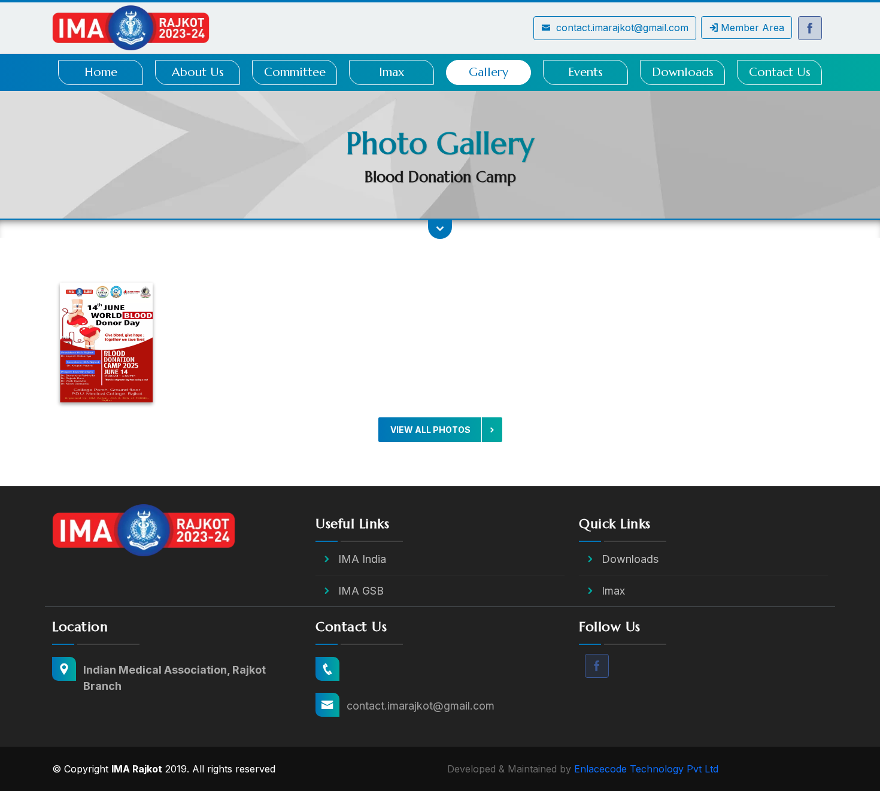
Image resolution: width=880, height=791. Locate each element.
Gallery (488, 72)
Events (585, 72)
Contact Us (780, 72)
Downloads (683, 72)
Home (100, 72)
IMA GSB (361, 590)
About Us (198, 72)
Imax (391, 72)
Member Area (752, 28)
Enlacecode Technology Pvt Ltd (646, 769)
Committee (295, 72)
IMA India (362, 559)
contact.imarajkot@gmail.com (620, 28)
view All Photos (431, 430)
